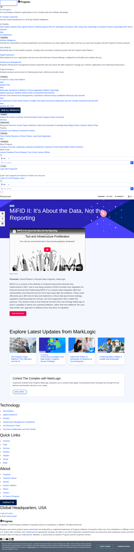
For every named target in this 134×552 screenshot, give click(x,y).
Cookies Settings (124, 546)
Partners (4, 133)
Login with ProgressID (8, 169)
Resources (5, 123)
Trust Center (32, 152)
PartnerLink (24, 176)
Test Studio (41, 101)
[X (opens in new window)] (4, 540)
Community (59, 117)
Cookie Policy (31, 547)
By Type (109, 196)
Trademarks (30, 532)
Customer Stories (86, 125)
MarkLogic (4, 90)
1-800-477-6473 (6, 178)
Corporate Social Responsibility (56, 147)
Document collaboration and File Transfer (62, 101)
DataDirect (22, 90)
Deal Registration (25, 137)
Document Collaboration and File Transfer (19, 429)
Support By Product (7, 117)
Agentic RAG (16, 27)
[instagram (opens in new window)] (10, 540)
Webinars (32, 125)
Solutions (4, 38)
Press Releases (21, 152)
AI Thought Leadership (9, 17)
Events (76, 125)
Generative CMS (70, 27)
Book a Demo (19, 392)
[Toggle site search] (1, 181)
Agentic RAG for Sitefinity (32, 27)
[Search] (1, 155)
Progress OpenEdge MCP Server (120, 27)
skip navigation (8, 3)
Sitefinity (18, 93)
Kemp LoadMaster (58, 95)
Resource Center (15, 125)
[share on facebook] (2, 213)
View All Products (10, 110)
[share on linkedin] (2, 223)
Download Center (36, 117)
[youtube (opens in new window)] (7, 540)
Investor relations (9, 485)
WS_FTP (10, 106)
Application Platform (42, 90)
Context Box (82, 27)
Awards (6, 482)
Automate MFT (49, 102)
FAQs (96, 125)
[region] (67, 546)
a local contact (11, 516)
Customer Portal (22, 117)
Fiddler (33, 101)
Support (4, 114)
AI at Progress (5, 10)
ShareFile (39, 93)
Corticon (30, 90)
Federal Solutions (7, 69)
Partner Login (31, 136)
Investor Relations (7, 152)
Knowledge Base (61, 125)
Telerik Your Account (37, 176)
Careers (41, 152)
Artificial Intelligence (8, 40)
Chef (9, 95)
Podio (45, 93)
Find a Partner (5, 136)
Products (4, 77)
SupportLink (14, 176)
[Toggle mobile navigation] (1, 192)
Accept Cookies (105, 546)
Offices (47, 152)
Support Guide (49, 117)
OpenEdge (54, 90)
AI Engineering (6, 35)
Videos (39, 125)
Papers (25, 125)
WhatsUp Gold (72, 95)
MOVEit (51, 93)
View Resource (18, 313)
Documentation (49, 125)
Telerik (24, 93)
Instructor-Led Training (9, 131)
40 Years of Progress (11, 496)
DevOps (3, 95)
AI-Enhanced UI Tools (8, 101)
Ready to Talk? (19, 178)
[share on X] (2, 218)
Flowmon (47, 95)
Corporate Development (34, 147)
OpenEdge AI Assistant (97, 27)
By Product (119, 196)
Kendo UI (31, 93)
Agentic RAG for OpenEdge (53, 27)
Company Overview (7, 147)
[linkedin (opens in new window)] (12, 540)
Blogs (71, 125)
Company (4, 142)
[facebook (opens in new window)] (1, 540)
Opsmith (3, 31)
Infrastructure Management (10, 62)
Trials (5, 445)
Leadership (20, 147)
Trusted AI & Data (7, 80)
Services (3, 120)
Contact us (8, 502)
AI (1, 7)
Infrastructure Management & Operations (27, 95)
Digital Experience (7, 55)
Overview (101, 196)
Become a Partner (19, 136)
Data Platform (5, 27)
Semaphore (13, 90)
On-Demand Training (26, 131)
